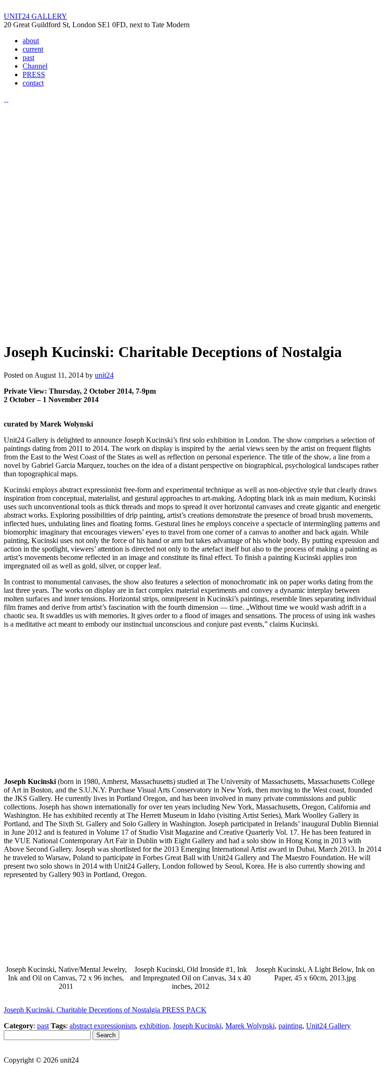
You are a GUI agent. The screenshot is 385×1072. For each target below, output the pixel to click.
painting (290, 1026)
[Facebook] (7, 99)
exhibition (154, 1026)
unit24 (104, 375)
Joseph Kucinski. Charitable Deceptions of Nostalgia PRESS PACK (105, 1010)
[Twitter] (5, 99)
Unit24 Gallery (328, 1026)
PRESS (34, 74)
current (33, 49)
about (31, 41)
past (28, 58)
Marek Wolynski (250, 1026)
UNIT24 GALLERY (35, 16)
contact (33, 83)
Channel (35, 66)
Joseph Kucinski (197, 1026)
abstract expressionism (102, 1026)
